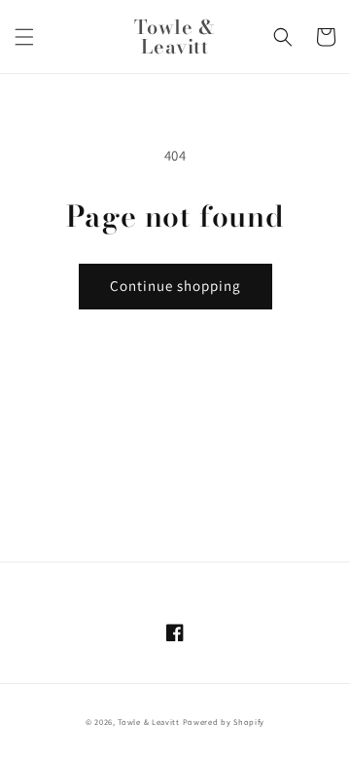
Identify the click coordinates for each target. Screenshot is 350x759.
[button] (24, 37)
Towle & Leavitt (149, 721)
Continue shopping (175, 285)
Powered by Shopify (224, 721)
